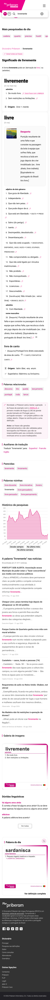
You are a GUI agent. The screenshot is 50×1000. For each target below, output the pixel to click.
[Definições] (41, 14)
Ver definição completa (35, 893)
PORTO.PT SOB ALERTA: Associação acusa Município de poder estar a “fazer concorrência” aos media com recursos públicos (24, 570)
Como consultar (8, 952)
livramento (22, 468)
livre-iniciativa (26, 485)
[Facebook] (4, 930)
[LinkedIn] (17, 930)
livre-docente (10, 485)
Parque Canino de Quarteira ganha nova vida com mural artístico (24, 631)
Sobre (4, 949)
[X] (21, 930)
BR (9, 14)
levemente (9, 468)
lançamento (37, 389)
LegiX (4, 981)
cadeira (6, 36)
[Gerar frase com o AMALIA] (37, 98)
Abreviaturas (6, 956)
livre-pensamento (29, 494)
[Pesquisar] (14, 14)
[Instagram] (8, 930)
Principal (5, 943)
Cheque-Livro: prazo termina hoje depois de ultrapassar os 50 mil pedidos (22, 603)
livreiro (39, 485)
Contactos (6, 972)
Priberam (5, 975)
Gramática (6, 959)
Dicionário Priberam (11, 48)
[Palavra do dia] (44, 841)
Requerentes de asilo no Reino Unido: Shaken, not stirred (25, 686)
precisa (28, 36)
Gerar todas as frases (14, 54)
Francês (42, 448)
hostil (38, 36)
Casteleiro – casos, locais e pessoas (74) (21, 660)
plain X (4, 984)
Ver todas (25, 826)
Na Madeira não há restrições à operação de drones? (22, 714)
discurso (8, 389)
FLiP (3, 978)
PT (5, 14)
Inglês (6, 452)
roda (18, 394)
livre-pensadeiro (25, 490)
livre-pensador (11, 494)
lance (25, 394)
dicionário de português (13, 914)
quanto (17, 36)
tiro (17, 389)
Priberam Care (7, 987)
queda (25, 389)
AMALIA (33, 408)
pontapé (8, 394)
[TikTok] (12, 930)
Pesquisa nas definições (11, 946)
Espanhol (33, 448)
